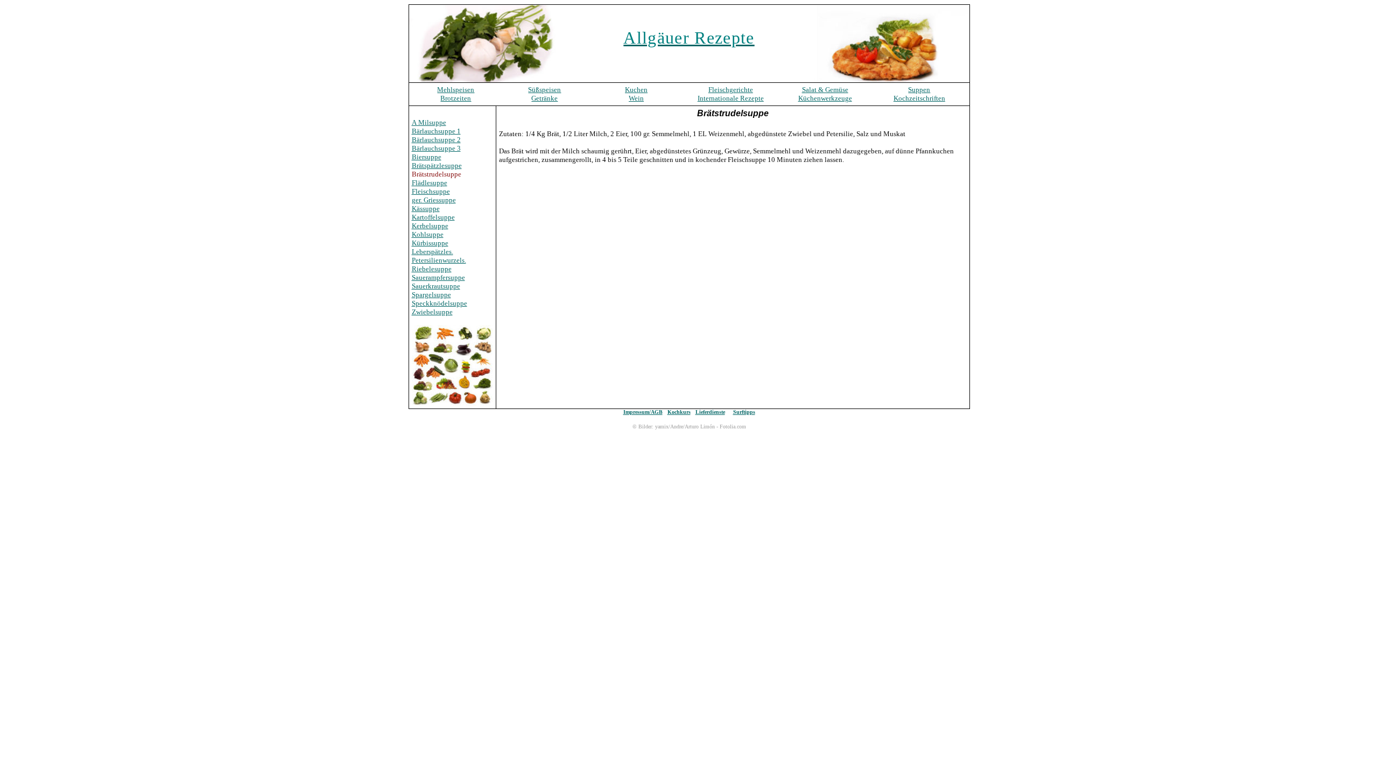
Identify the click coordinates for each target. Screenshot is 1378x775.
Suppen (919, 90)
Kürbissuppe (430, 243)
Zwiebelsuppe (432, 312)
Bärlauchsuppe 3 (436, 148)
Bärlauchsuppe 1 (436, 131)
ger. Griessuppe (434, 200)
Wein (636, 98)
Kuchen (636, 90)
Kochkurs (679, 412)
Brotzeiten (455, 98)
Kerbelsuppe (430, 226)
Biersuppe (426, 157)
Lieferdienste (710, 412)
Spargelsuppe (431, 295)
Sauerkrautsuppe (436, 286)
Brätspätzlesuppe (437, 165)
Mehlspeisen (455, 90)
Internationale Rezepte (731, 98)
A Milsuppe (429, 122)
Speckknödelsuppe (439, 303)
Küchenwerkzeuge (825, 98)
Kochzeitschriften (919, 98)
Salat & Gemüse (825, 90)
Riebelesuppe (432, 269)
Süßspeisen (544, 90)
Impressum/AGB (643, 412)
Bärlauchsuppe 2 (436, 140)
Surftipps (744, 412)
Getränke (544, 98)
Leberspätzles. (432, 252)
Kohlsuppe (428, 234)
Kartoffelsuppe (433, 217)
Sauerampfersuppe (438, 277)
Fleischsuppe (431, 191)
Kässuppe (426, 209)
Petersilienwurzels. (439, 260)
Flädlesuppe (429, 183)
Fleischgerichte (730, 90)
